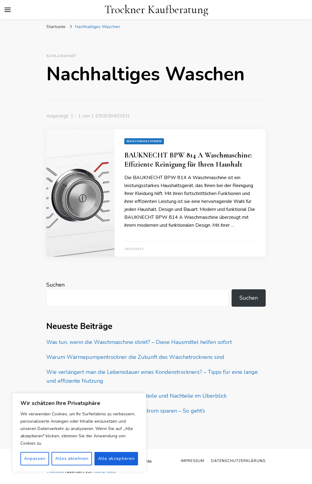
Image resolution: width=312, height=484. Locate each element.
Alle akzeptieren (116, 458)
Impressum (192, 460)
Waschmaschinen (144, 141)
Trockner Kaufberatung (156, 9)
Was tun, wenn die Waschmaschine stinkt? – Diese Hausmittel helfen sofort (139, 342)
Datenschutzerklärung (238, 460)
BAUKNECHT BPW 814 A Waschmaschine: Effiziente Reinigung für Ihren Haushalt (188, 160)
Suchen (55, 284)
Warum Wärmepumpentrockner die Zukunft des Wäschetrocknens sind (135, 357)
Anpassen (35, 458)
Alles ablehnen (72, 458)
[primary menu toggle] (8, 10)
